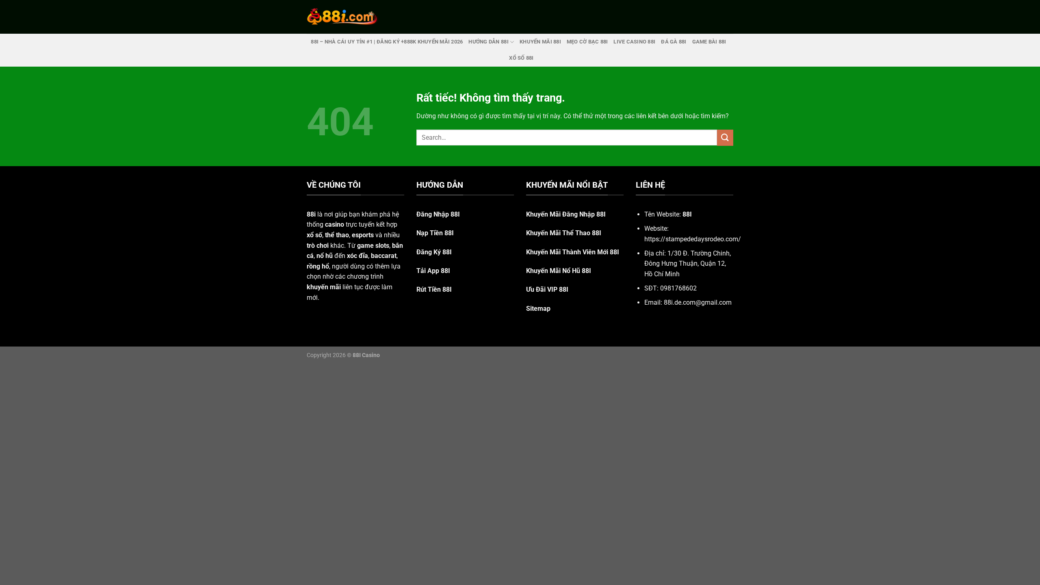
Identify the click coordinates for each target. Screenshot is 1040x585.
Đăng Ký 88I (434, 252)
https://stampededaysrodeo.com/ (692, 239)
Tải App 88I (433, 271)
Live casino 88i (634, 42)
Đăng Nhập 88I (438, 214)
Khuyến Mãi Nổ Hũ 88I (558, 271)
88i (311, 214)
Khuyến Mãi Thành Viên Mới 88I (572, 252)
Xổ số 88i (521, 58)
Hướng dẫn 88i (488, 42)
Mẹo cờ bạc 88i (587, 42)
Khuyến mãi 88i (540, 42)
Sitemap (538, 308)
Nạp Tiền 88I (435, 233)
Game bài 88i (709, 42)
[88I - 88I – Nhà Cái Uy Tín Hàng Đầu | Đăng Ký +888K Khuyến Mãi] (342, 17)
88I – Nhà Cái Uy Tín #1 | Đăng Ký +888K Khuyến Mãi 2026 (387, 42)
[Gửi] (725, 137)
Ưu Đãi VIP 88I (547, 289)
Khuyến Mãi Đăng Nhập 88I (566, 214)
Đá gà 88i (673, 42)
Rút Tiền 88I (434, 289)
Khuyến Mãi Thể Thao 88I (563, 233)
